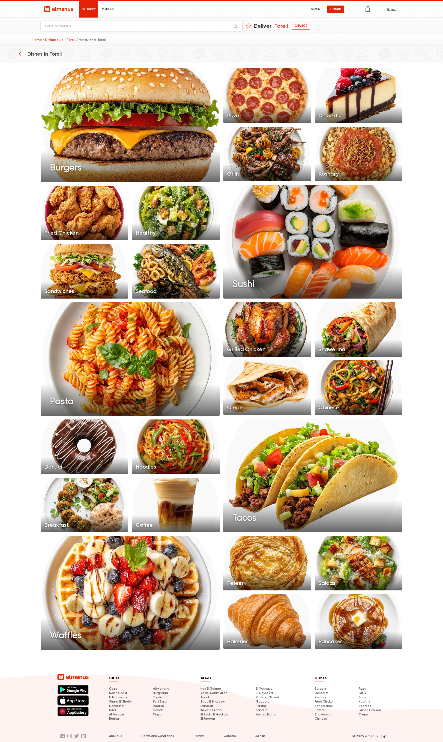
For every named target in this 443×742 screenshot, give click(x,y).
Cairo (113, 688)
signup (335, 9)
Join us (260, 736)
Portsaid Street (267, 697)
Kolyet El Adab (211, 710)
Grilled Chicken (370, 710)
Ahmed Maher (266, 714)
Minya (157, 714)
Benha (114, 718)
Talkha (261, 706)
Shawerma (323, 714)
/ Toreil (70, 40)
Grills (362, 693)
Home (38, 40)
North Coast (118, 693)
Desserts (322, 693)
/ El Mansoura (53, 40)
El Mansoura (118, 697)
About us (115, 736)
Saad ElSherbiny (213, 701)
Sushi (362, 697)
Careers (230, 736)
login (315, 9)
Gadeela (262, 701)
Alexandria (161, 688)
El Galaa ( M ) (265, 693)
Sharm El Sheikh (120, 701)
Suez (113, 710)
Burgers (320, 688)
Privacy (199, 736)
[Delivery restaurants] (20, 53)
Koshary (320, 697)
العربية (392, 9)
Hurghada (160, 693)
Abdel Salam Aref (214, 693)
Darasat (207, 706)
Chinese (321, 718)
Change (301, 25)
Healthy (364, 701)
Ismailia (158, 706)
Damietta (116, 706)
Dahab (158, 710)
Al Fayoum (116, 714)
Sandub (262, 710)
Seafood (365, 706)
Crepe (363, 714)
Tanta (157, 697)
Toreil (205, 697)
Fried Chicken (325, 701)
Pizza (362, 688)
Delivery (88, 9)
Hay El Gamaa (211, 688)
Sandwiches (324, 706)
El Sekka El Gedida (214, 714)
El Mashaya (264, 688)
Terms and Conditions (158, 736)
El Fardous (208, 718)
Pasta (319, 710)
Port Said (160, 701)
